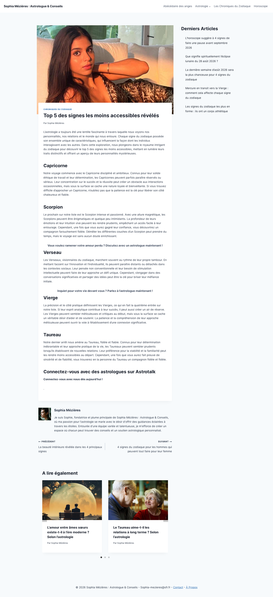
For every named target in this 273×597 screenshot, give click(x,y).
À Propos (191, 587)
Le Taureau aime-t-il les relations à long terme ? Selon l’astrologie (135, 532)
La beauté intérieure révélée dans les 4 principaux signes (70, 446)
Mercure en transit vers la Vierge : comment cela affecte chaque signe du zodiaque (208, 93)
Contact (178, 587)
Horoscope (261, 6)
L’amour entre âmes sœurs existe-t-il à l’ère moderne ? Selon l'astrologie (68, 532)
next (165, 518)
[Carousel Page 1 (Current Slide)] (101, 557)
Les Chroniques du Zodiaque (232, 6)
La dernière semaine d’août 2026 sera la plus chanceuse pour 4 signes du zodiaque (209, 74)
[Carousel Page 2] (105, 557)
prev (44, 518)
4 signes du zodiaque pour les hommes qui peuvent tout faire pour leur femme (144, 446)
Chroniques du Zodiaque (57, 109)
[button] (210, 6)
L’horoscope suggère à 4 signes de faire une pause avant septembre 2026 (207, 43)
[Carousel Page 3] (109, 557)
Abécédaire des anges (177, 6)
